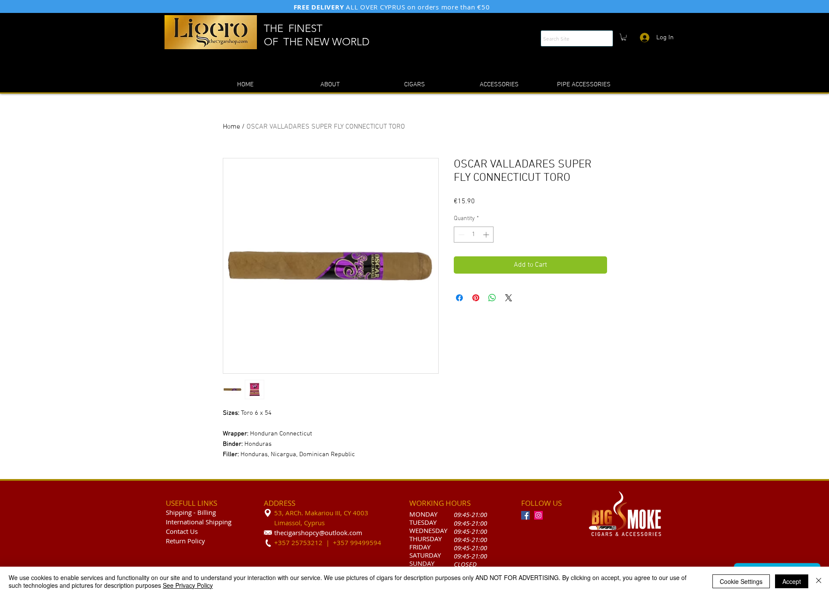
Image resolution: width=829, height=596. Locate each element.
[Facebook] (525, 515)
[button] (624, 37)
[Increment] (486, 234)
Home (231, 127)
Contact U (180, 531)
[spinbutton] (473, 234)
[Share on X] (508, 298)
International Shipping (198, 521)
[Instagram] (538, 515)
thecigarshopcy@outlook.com (318, 532)
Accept (791, 581)
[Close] (818, 581)
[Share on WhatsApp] (492, 298)
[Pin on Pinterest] (476, 298)
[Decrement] (460, 234)
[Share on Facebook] (459, 298)
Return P (178, 540)
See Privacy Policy (188, 585)
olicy (198, 540)
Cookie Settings (741, 581)
